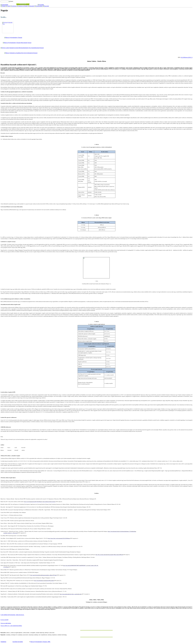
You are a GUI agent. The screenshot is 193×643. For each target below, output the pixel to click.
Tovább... (3, 17)
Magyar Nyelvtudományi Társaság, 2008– (40, 641)
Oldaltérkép (3, 641)
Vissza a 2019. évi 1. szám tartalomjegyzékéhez (11, 625)
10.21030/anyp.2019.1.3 (186, 57)
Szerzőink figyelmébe (18, 641)
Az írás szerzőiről (4, 619)
